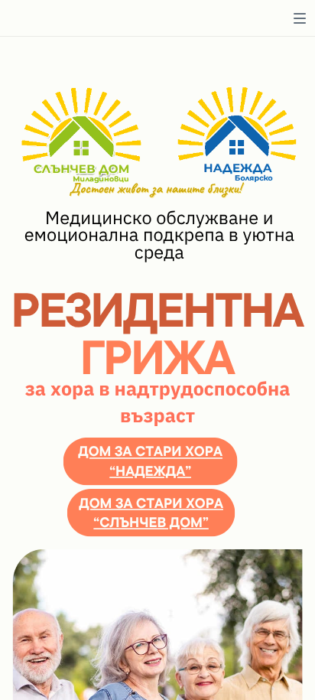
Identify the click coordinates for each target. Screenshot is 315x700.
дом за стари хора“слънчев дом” (151, 512)
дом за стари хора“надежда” (150, 461)
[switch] (300, 18)
